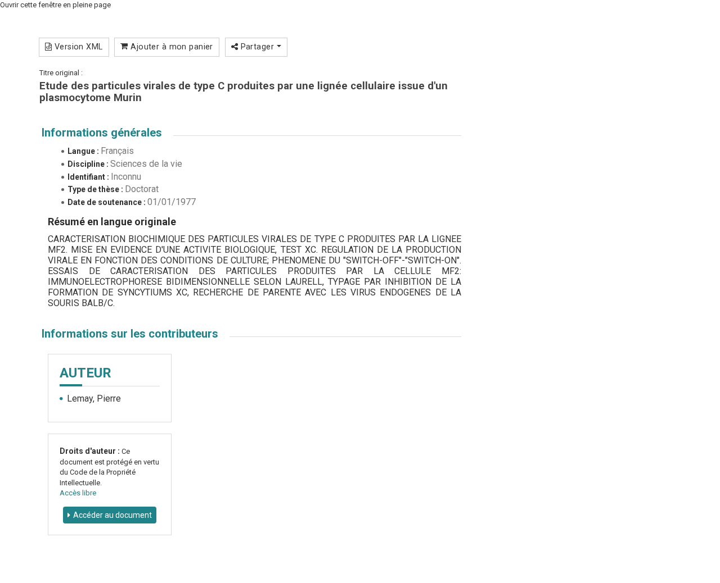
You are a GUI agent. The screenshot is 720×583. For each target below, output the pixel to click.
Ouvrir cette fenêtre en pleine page (55, 4)
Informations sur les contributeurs (130, 333)
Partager (257, 47)
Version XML (77, 47)
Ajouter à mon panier (170, 47)
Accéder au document (112, 515)
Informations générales (102, 132)
